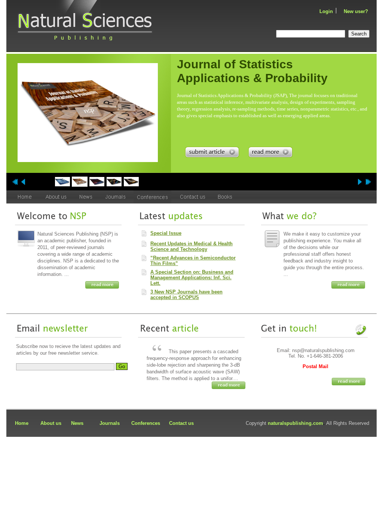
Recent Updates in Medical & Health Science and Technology (191, 246)
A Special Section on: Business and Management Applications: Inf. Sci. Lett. (191, 277)
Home (21, 423)
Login (326, 11)
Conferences (145, 423)
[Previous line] (15, 182)
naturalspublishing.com (295, 423)
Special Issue (165, 233)
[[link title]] (62, 182)
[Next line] (368, 182)
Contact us (181, 423)
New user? (356, 11)
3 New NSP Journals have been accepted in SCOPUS (186, 294)
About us (50, 423)
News (77, 423)
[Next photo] (360, 182)
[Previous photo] (23, 182)
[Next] (8, 63)
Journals (109, 423)
